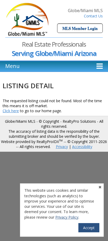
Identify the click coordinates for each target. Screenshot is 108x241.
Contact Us (93, 15)
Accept (89, 227)
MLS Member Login (80, 28)
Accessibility (82, 146)
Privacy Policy (66, 217)
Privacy (62, 146)
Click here (11, 110)
